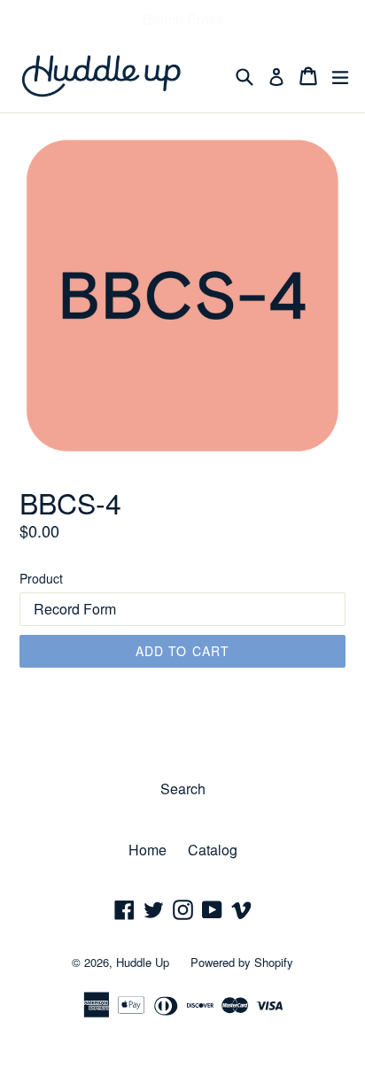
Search (183, 788)
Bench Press (183, 19)
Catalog (212, 849)
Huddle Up (142, 962)
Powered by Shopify (241, 962)
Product (41, 578)
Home (147, 849)
